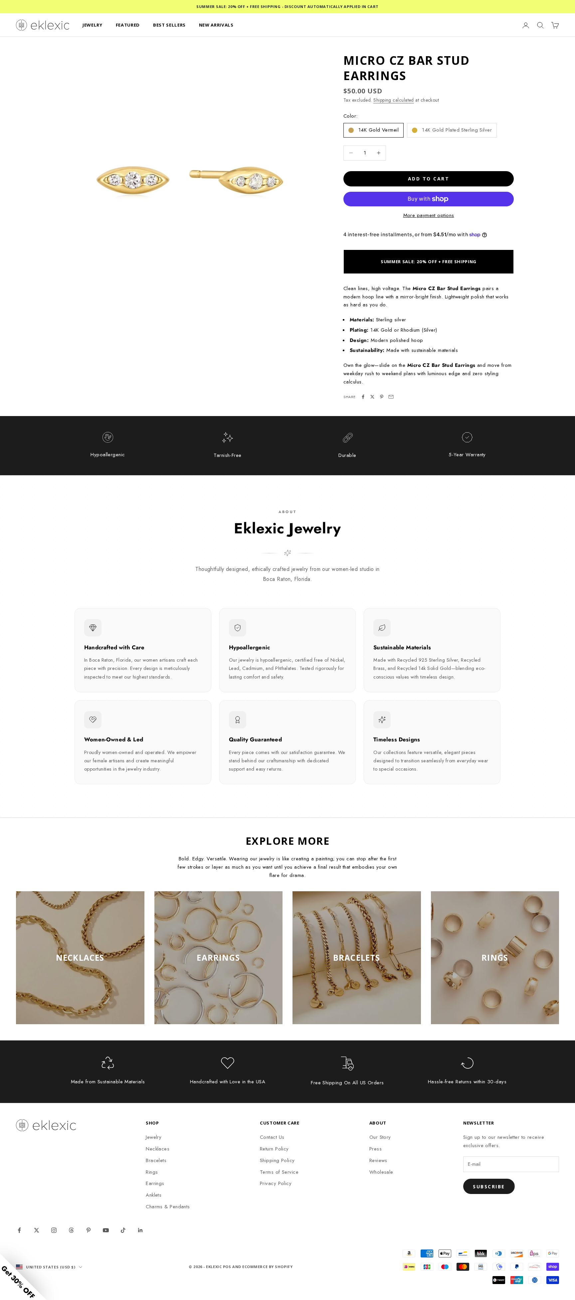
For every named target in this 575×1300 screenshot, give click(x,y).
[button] (23, 1276)
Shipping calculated (393, 100)
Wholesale (381, 1172)
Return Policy (274, 1148)
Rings (152, 1172)
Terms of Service (279, 1172)
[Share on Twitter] (372, 396)
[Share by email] (391, 396)
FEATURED (128, 25)
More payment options (428, 215)
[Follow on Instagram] (54, 1230)
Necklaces (157, 1148)
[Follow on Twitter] (36, 1230)
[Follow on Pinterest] (88, 1230)
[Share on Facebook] (363, 396)
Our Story (380, 1137)
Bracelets (156, 1160)
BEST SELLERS (169, 25)
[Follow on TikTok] (123, 1230)
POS (227, 1266)
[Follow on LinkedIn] (140, 1230)
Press (375, 1148)
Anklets (153, 1195)
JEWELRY (92, 25)
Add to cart (429, 178)
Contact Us (272, 1137)
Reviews (378, 1160)
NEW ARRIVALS (216, 25)
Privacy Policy (275, 1183)
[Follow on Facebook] (19, 1230)
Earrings (155, 1183)
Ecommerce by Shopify (267, 1266)
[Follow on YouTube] (105, 1230)
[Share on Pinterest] (381, 396)
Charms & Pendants (168, 1206)
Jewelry (153, 1137)
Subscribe (489, 1186)
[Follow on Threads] (71, 1230)
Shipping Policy (277, 1160)
